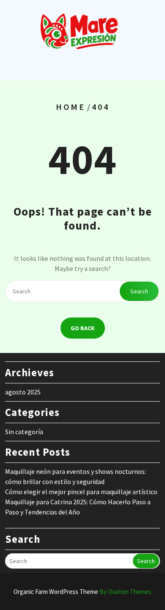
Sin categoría (24, 431)
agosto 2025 (23, 392)
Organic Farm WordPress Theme (82, 592)
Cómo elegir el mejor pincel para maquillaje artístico (81, 491)
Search (139, 291)
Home (70, 106)
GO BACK (83, 328)
